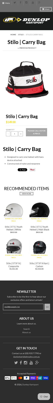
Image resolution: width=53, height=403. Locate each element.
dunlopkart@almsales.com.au (26, 356)
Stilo (21, 34)
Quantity (10, 130)
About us (26, 332)
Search (26, 329)
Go (47, 307)
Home (13, 34)
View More (26, 194)
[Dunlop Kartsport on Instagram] (26, 2)
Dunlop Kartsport (30, 384)
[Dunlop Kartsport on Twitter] (15, 2)
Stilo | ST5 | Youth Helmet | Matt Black (39, 228)
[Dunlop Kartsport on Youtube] (33, 2)
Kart (47, 9)
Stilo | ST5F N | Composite (13, 265)
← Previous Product (27, 48)
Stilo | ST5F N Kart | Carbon (39, 265)
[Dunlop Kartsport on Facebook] (21, 2)
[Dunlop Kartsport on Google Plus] (39, 2)
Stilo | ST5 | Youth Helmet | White (13, 228)
